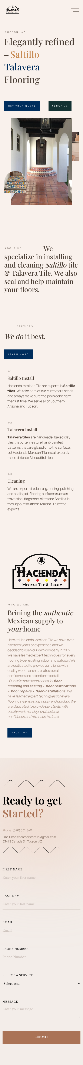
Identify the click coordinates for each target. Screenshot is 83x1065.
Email (8, 922)
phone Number (16, 948)
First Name (13, 869)
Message (10, 1001)
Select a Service (18, 975)
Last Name (12, 896)
